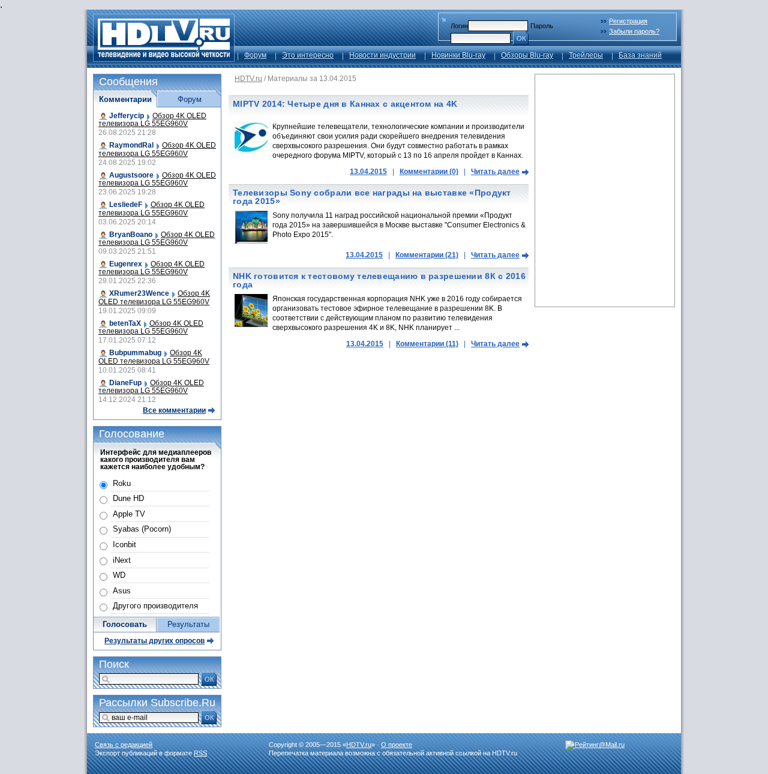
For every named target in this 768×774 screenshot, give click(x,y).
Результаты (188, 624)
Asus (122, 590)
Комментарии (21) (426, 255)
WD (119, 575)
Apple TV (129, 513)
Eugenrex (125, 264)
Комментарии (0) (429, 171)
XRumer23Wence (139, 293)
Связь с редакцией (123, 744)
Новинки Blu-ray (458, 55)
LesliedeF (125, 204)
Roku (122, 483)
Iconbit (124, 544)
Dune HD (128, 498)
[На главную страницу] (164, 58)
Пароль (541, 25)
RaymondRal (131, 145)
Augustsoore (131, 175)
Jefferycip (126, 116)
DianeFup (125, 383)
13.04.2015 (368, 171)
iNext (122, 560)
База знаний (640, 55)
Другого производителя (155, 605)
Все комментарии (174, 410)
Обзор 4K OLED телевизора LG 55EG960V (152, 120)
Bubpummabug (135, 353)
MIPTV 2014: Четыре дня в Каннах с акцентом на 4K (345, 104)
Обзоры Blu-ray (527, 55)
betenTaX (125, 323)
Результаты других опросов (154, 641)
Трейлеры (586, 55)
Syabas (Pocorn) (142, 528)
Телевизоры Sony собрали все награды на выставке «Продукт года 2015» (372, 197)
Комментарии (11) (427, 344)
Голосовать (125, 624)
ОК (521, 38)
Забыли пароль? (634, 31)
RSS (200, 753)
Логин (459, 25)
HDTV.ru (248, 78)
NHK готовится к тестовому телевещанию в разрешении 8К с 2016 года (379, 280)
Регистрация (628, 21)
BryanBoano (130, 234)
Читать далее (495, 171)
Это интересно (308, 55)
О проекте (396, 744)
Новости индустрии (382, 55)
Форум (255, 55)
